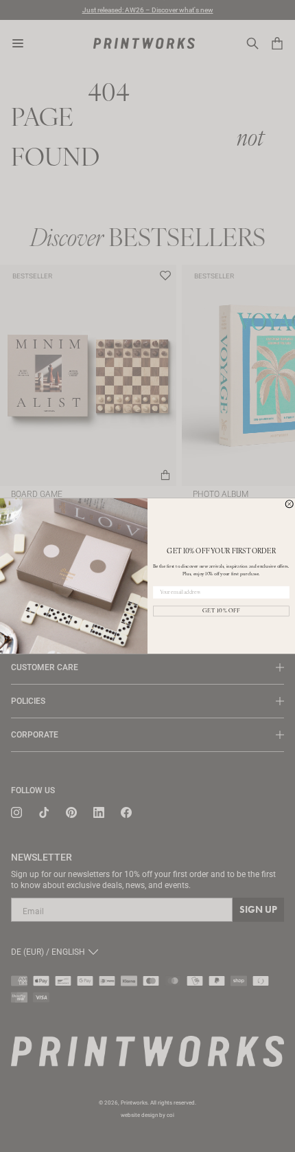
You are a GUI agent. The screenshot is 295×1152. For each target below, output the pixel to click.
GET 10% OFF (221, 611)
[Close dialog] (289, 504)
